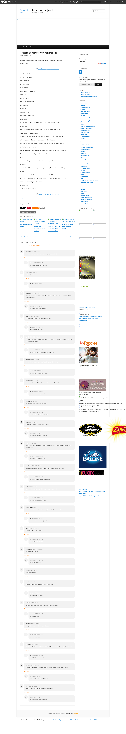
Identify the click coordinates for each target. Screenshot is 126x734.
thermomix (84, 103)
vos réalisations (85, 107)
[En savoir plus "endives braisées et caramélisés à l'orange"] (85, 250)
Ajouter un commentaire (35, 245)
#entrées (28, 206)
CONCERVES (84, 202)
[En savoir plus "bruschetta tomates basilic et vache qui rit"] (85, 222)
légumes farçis (85, 195)
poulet (82, 141)
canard (82, 185)
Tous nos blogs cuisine (61, 1)
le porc (82, 193)
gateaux (83, 105)
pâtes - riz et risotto (86, 122)
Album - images (85, 94)
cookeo (83, 187)
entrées (83, 109)
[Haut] (21, 199)
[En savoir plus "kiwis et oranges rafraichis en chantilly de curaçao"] (99, 236)
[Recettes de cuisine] (88, 368)
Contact (32, 47)
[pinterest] (77, 2)
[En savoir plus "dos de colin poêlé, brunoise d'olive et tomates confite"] (99, 222)
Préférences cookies (99, 720)
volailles (83, 139)
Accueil (25, 47)
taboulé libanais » (70, 237)
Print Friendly (84, 286)
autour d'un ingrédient (87, 128)
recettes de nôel (85, 130)
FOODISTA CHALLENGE (87, 183)
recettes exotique (85, 149)
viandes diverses (85, 168)
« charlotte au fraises (25, 237)
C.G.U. (71, 720)
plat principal (84, 113)
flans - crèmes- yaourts (87, 120)
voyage (83, 170)
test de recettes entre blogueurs (90, 181)
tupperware (84, 166)
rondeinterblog (85, 155)
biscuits (83, 151)
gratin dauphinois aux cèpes (89, 96)
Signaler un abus (63, 720)
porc (82, 157)
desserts (83, 189)
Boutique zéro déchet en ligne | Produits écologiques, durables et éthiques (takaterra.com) (90, 318)
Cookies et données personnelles (83, 720)
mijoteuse (83, 153)
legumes (83, 143)
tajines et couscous (86, 197)
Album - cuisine (85, 92)
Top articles (48, 720)
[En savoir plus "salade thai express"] (99, 250)
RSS (80, 72)
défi (82, 178)
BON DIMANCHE (85, 111)
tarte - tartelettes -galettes (88, 126)
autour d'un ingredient (87, 204)
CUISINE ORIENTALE (87, 147)
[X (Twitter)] (74, 2)
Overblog (75, 713)
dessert (83, 115)
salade (82, 124)
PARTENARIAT (85, 145)
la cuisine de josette (43, 10)
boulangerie (84, 134)
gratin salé (84, 191)
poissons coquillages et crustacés (90, 118)
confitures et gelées (86, 199)
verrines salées (85, 164)
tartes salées (84, 176)
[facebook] (71, 2)
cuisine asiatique (85, 136)
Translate (103, 64)
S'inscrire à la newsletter (28, 212)
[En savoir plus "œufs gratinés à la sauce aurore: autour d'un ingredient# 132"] (85, 236)
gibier (82, 174)
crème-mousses (85, 172)
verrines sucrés (85, 132)
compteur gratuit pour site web (87, 308)
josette (30, 720)
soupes (83, 162)
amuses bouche (85, 160)
